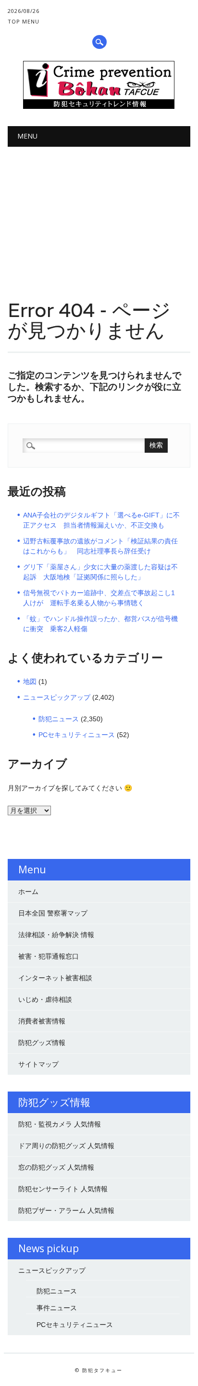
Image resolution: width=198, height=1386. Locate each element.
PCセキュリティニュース (76, 735)
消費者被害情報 (41, 1021)
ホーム (28, 891)
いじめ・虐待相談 (45, 999)
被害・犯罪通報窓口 (48, 956)
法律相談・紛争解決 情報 (56, 935)
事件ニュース (57, 1308)
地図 (30, 681)
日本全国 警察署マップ (52, 913)
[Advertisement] (99, 215)
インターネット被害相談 (55, 978)
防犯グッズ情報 (41, 1042)
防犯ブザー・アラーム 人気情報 (66, 1210)
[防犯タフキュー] (98, 106)
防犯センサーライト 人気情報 (63, 1189)
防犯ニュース (58, 719)
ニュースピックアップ (56, 697)
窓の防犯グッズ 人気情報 (56, 1167)
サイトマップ (38, 1064)
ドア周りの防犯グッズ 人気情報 (66, 1146)
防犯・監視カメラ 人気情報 (59, 1124)
